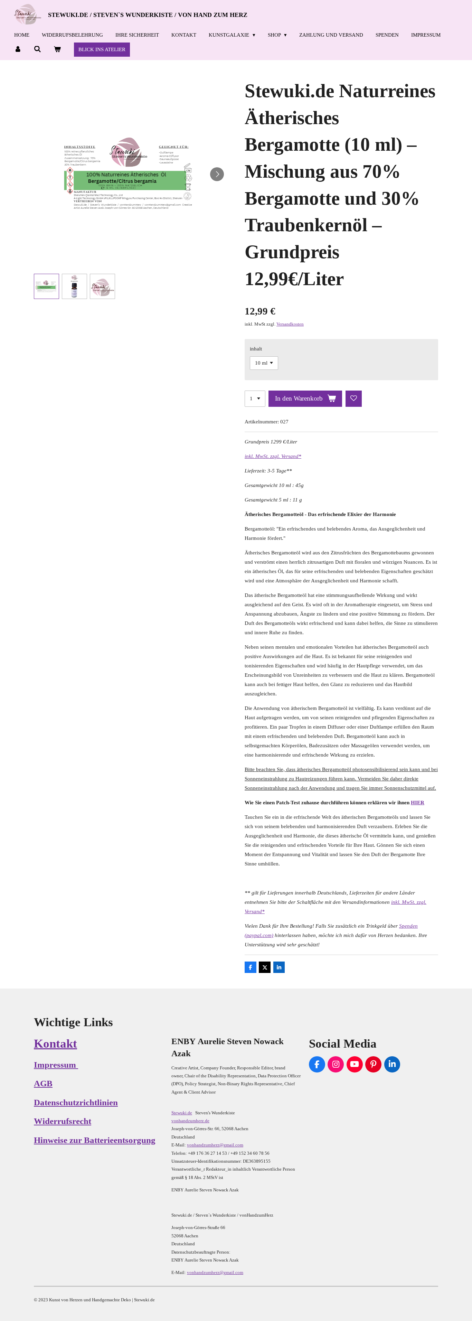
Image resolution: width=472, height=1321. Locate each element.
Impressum (56, 1064)
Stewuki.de (181, 1112)
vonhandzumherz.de (190, 1120)
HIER (417, 802)
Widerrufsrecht (62, 1121)
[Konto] (18, 49)
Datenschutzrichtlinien (76, 1102)
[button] (46, 286)
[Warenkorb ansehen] (57, 49)
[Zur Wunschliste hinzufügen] (354, 399)
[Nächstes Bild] (217, 174)
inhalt (256, 349)
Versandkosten (290, 324)
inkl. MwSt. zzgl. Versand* (273, 456)
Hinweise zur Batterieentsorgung (94, 1140)
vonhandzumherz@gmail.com (215, 1144)
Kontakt (55, 1043)
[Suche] (37, 49)
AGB (43, 1083)
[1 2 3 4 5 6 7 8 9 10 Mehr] (255, 399)
